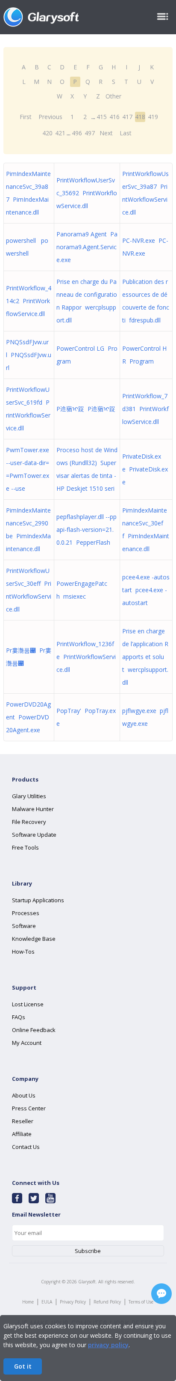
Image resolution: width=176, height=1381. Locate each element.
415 (102, 117)
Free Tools (25, 847)
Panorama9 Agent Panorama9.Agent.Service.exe (86, 247)
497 (90, 133)
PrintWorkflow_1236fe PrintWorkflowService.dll (86, 657)
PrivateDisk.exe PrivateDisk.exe (145, 469)
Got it (23, 1366)
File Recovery (29, 822)
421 (60, 133)
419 (153, 117)
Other (113, 96)
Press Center (29, 1108)
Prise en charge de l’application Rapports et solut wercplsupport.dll (145, 656)
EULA (46, 1302)
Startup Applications (38, 900)
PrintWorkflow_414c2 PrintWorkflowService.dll (28, 301)
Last (126, 133)
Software (24, 926)
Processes (25, 913)
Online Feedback (34, 1030)
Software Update (34, 834)
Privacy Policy (73, 1302)
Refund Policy (107, 1302)
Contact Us (26, 1147)
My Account (26, 1043)
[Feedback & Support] (161, 1293)
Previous (50, 117)
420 (47, 133)
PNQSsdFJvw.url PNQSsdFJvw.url (28, 355)
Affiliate (22, 1134)
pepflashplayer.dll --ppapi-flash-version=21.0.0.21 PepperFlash (86, 529)
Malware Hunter (33, 809)
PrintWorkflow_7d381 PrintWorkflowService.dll (145, 409)
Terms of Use (141, 1302)
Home (28, 1302)
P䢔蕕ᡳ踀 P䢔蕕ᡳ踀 (85, 409)
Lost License (28, 1004)
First (26, 117)
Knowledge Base (34, 939)
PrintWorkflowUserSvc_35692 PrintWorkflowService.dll (86, 193)
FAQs (18, 1017)
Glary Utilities (29, 796)
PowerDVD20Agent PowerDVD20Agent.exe (28, 717)
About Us (23, 1095)
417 (127, 117)
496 (77, 133)
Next (106, 133)
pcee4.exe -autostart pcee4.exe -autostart (146, 590)
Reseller (22, 1121)
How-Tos (23, 951)
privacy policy (108, 1345)
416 (114, 117)
